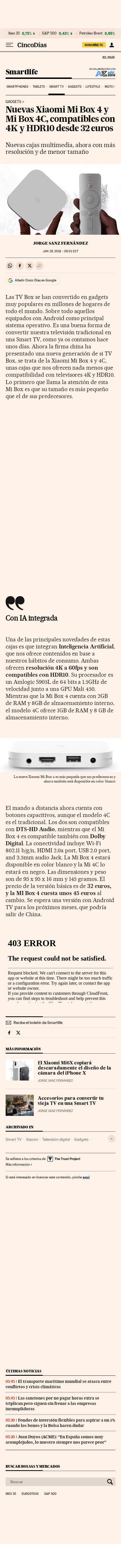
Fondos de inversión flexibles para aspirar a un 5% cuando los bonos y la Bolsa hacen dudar (60, 1423)
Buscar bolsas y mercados (33, 1466)
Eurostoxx (30, 1494)
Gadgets (74, 87)
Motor (110, 87)
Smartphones (17, 87)
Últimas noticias (23, 1371)
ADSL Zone (101, 73)
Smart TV (56, 87)
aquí (86, 1177)
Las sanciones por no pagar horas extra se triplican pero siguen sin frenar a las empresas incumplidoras (52, 1403)
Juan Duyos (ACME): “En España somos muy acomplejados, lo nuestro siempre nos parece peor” (56, 1439)
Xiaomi (32, 1139)
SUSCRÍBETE (94, 45)
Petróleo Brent (90, 33)
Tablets (39, 87)
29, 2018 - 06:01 (60, 251)
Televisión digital (56, 1139)
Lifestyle (93, 87)
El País (108, 57)
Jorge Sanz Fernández (60, 243)
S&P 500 (49, 33)
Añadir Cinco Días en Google (35, 280)
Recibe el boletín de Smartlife (38, 1022)
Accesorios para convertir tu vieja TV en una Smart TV (71, 1101)
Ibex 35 (14, 33)
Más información (18, 1164)
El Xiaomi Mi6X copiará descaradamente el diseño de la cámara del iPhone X (74, 1068)
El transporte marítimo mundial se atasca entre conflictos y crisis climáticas (58, 1384)
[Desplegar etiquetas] (111, 1138)
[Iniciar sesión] (111, 45)
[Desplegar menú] (10, 45)
